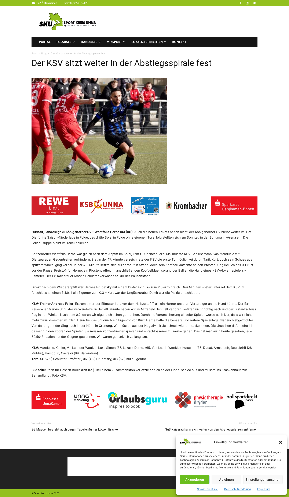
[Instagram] (247, 3)
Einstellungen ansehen (263, 480)
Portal (45, 42)
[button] (280, 442)
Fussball (63, 42)
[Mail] (254, 3)
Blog (44, 53)
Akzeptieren (194, 480)
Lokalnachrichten (147, 42)
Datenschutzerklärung (237, 489)
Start (34, 53)
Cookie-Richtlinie (207, 489)
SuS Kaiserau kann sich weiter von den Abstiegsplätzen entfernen (211, 429)
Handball (89, 42)
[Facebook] (240, 3)
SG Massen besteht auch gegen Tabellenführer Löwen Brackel (75, 429)
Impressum (263, 489)
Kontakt (179, 42)
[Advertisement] (180, 21)
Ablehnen (226, 480)
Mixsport (114, 42)
